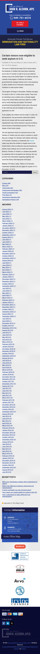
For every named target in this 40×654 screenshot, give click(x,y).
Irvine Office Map (12, 536)
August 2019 (6, 330)
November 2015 (7, 435)
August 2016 (6, 414)
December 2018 (7, 349)
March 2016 (6, 425)
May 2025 (5, 244)
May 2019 (5, 337)
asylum (31, 141)
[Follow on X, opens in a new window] (12, 623)
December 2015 (7, 432)
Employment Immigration (10, 190)
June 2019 (5, 335)
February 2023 (7, 300)
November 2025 (7, 230)
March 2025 (6, 246)
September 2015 (7, 439)
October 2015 (6, 437)
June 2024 (5, 265)
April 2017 (5, 395)
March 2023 (6, 298)
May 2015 (5, 449)
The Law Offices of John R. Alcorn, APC (23, 63)
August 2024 (6, 260)
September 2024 (7, 258)
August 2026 (6, 209)
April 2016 (5, 423)
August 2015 (6, 442)
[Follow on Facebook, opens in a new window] (3, 623)
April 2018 (5, 367)
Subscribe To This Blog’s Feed (14, 503)
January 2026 (6, 226)
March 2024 (6, 272)
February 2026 (7, 223)
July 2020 (5, 319)
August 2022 (6, 314)
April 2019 (5, 339)
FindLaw (23, 648)
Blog (3, 185)
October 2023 (6, 284)
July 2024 (5, 263)
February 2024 (7, 274)
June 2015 (5, 446)
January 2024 (6, 277)
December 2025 (7, 228)
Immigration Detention (9, 197)
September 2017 (7, 384)
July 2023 (5, 288)
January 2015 (6, 458)
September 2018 (7, 356)
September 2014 (7, 467)
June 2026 (5, 214)
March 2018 (6, 370)
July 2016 (5, 416)
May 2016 (5, 421)
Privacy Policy (19, 647)
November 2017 (7, 379)
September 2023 (7, 286)
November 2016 (7, 407)
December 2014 (7, 460)
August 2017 (6, 386)
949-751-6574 (22, 17)
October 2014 (6, 465)
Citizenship (6, 188)
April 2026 (5, 219)
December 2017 (7, 377)
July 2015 (5, 444)
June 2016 (5, 418)
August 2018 (6, 358)
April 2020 (5, 321)
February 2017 (7, 400)
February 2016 (7, 428)
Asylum (14, 65)
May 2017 (5, 393)
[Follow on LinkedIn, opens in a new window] (7, 623)
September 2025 (7, 235)
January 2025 (6, 251)
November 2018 (7, 351)
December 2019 (7, 323)
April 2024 (5, 270)
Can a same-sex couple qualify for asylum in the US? (19, 492)
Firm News (5, 195)
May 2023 (5, 293)
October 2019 (6, 325)
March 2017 (6, 398)
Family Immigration (8, 193)
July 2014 (5, 472)
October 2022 (6, 309)
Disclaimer (5, 647)
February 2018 (7, 372)
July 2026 (5, 212)
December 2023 (7, 279)
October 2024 (6, 256)
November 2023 (7, 281)
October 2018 (6, 353)
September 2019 (7, 328)
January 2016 (6, 430)
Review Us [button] (20, 546)
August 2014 (6, 470)
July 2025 (5, 239)
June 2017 (5, 391)
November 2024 (7, 253)
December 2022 (7, 305)
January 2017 (6, 402)
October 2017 (6, 381)
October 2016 (6, 409)
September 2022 (7, 312)
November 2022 (7, 307)
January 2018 (6, 374)
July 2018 (5, 360)
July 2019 (5, 332)
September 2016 (7, 412)
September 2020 (7, 316)
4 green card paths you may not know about (16, 490)
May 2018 (5, 365)
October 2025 (6, 232)
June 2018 (5, 363)
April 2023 (5, 295)
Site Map (12, 647)
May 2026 (5, 216)
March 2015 (6, 453)
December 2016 (7, 405)
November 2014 (7, 463)
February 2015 (7, 456)
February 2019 (7, 344)
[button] (20, 31)
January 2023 (6, 302)
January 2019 (6, 346)
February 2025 (7, 249)
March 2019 (6, 342)
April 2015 (5, 451)
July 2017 (5, 388)
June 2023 (5, 291)
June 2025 (5, 242)
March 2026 (6, 221)
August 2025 (6, 237)
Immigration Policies (9, 199)
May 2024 (5, 267)
